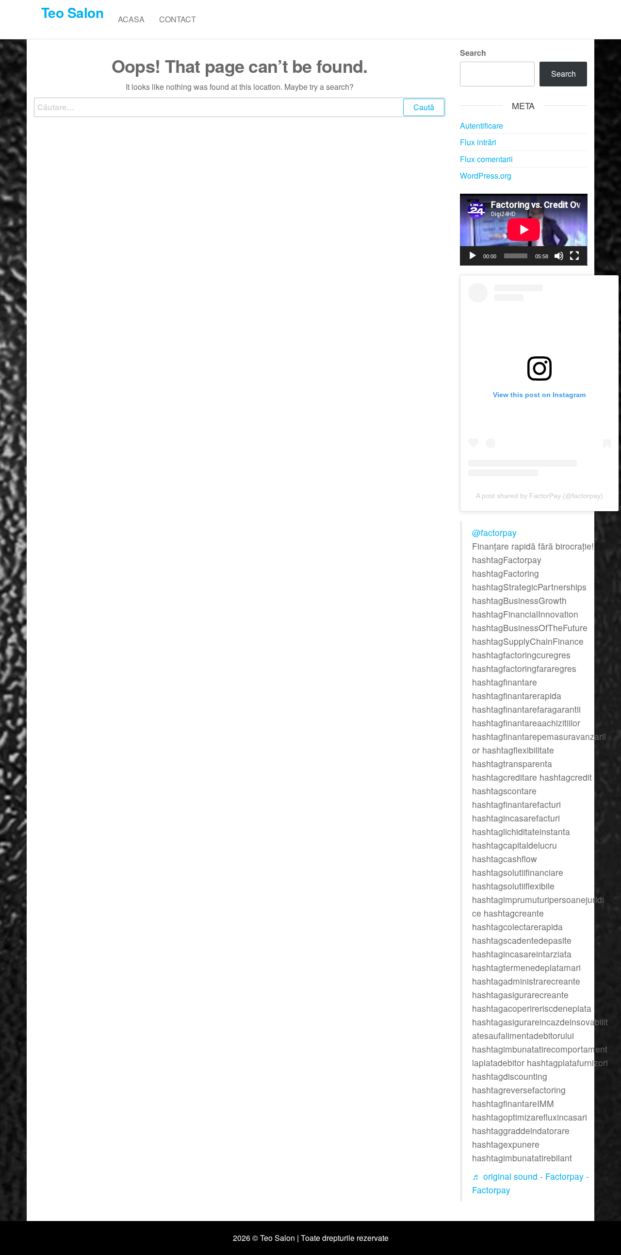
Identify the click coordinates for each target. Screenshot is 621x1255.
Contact (177, 19)
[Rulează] (472, 256)
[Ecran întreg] (574, 256)
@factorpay (494, 532)
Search (473, 52)
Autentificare (481, 125)
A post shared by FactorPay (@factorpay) (539, 496)
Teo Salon (72, 12)
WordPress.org (485, 175)
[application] (524, 230)
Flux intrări (478, 142)
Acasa (131, 19)
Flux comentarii (486, 159)
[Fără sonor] (559, 256)
